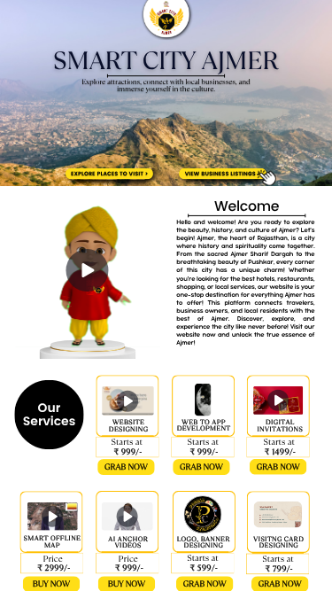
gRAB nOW (126, 467)
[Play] (87, 270)
